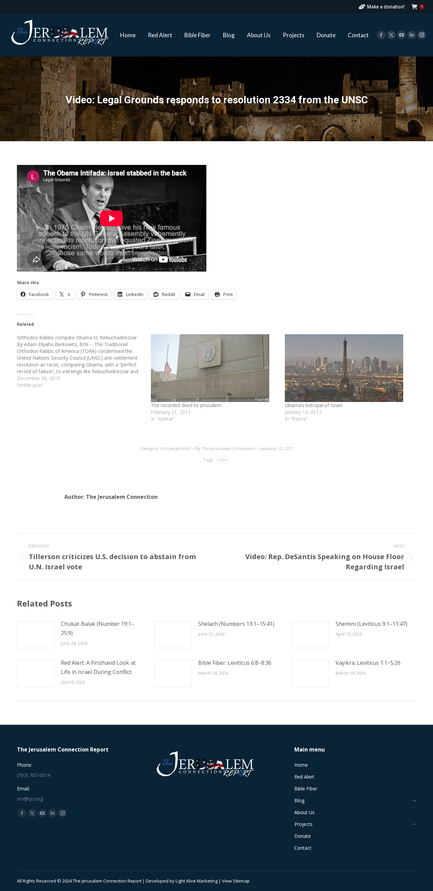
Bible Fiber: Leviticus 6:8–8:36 (234, 662)
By (225, 448)
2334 (222, 460)
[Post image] (35, 634)
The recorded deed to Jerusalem (186, 405)
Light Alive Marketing (197, 881)
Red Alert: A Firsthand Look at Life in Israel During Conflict (98, 667)
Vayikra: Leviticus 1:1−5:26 (368, 662)
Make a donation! (386, 6)
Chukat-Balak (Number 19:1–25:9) (97, 628)
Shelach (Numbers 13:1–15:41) (236, 624)
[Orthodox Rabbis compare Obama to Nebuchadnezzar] (84, 361)
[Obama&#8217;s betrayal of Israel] (348, 368)
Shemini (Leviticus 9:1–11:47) (371, 624)
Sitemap (241, 881)
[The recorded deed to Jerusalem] (214, 368)
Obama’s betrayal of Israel (313, 405)
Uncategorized (175, 448)
